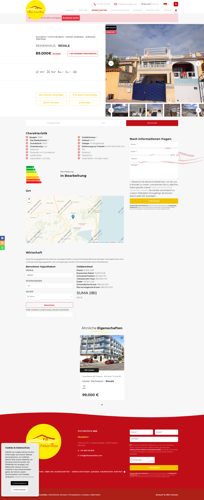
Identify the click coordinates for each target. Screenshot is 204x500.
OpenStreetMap (104, 242)
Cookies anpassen (19, 490)
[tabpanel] (102, 367)
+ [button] (29, 198)
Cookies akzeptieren (19, 483)
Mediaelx (174, 495)
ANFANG (70, 10)
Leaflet (90, 242)
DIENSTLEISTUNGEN (120, 10)
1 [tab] (102, 404)
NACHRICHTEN (152, 10)
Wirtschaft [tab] (152, 123)
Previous (111, 63)
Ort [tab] (103, 123)
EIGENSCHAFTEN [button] (99, 10)
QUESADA (137, 10)
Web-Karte (95, 495)
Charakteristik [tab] (53, 123)
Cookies (85, 495)
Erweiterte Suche (71, 18)
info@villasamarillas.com (127, 4)
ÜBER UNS (82, 10)
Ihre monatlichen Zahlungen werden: (47, 310)
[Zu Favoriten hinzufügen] (121, 339)
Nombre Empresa (38, 9)
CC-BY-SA (120, 242)
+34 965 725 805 (103, 4)
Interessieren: (34, 281)
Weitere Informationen (24, 477)
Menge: (30, 270)
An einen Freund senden (85, 95)
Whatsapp (85, 103)
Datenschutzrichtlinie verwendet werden (145, 449)
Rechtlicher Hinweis (58, 495)
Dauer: (29, 292)
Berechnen (49, 305)
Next (198, 63)
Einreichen (155, 201)
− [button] (29, 202)
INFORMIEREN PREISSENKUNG (83, 54)
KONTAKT (168, 10)
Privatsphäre (74, 495)
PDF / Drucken (52, 103)
